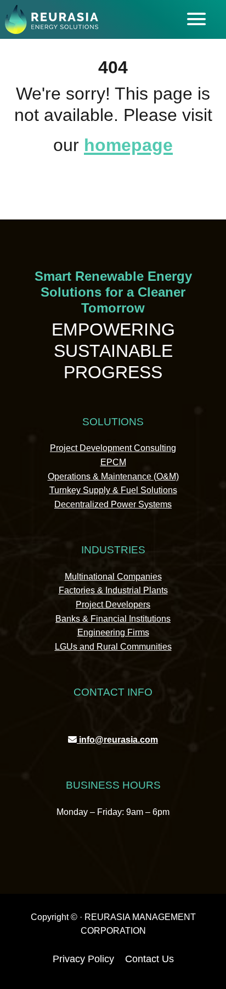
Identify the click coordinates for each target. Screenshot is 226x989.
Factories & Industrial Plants (113, 590)
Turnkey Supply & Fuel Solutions (113, 490)
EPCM (113, 462)
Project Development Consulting (113, 448)
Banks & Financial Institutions (113, 618)
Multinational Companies (113, 576)
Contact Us (149, 958)
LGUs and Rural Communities (113, 646)
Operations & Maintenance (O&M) (113, 476)
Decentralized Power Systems (113, 504)
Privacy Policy (83, 958)
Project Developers (113, 604)
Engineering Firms (113, 632)
